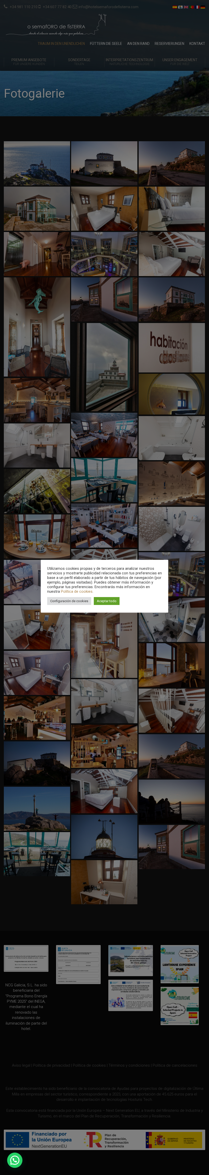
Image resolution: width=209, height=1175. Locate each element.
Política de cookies (77, 591)
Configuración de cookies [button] (69, 601)
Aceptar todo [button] (106, 601)
